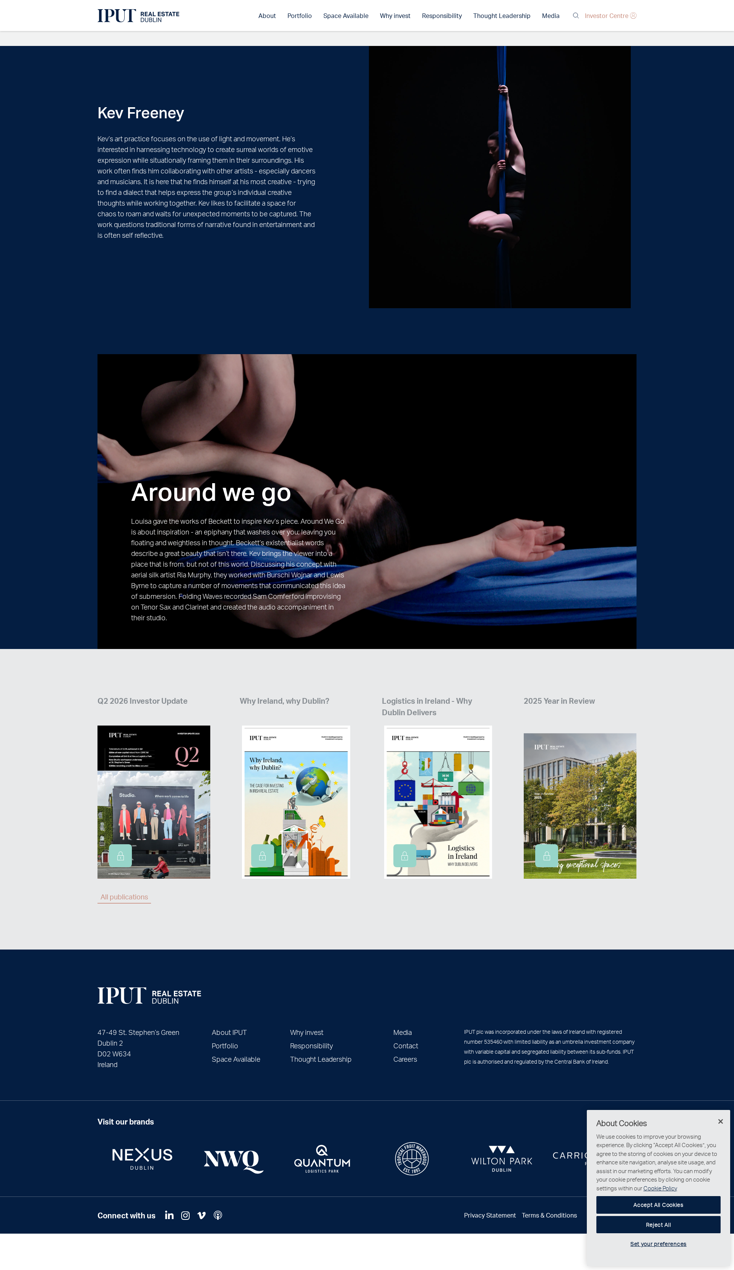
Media (551, 15)
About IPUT (229, 1032)
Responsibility (442, 15)
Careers (405, 1058)
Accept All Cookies (658, 1204)
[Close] (720, 1121)
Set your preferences (658, 1244)
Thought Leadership (502, 15)
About (267, 15)
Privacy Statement (490, 1215)
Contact (405, 1045)
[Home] (149, 995)
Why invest (395, 15)
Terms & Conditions (549, 1215)
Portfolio (299, 15)
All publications (124, 896)
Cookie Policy (660, 1188)
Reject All (658, 1224)
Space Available (346, 15)
